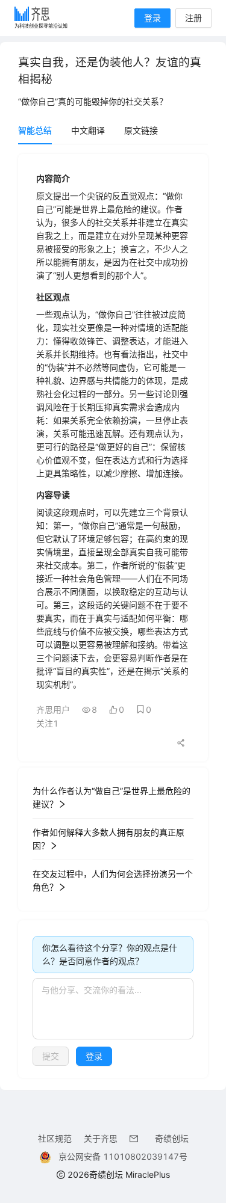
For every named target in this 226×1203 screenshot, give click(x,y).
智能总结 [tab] (35, 130)
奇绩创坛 (172, 1138)
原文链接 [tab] (141, 130)
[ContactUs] (136, 1138)
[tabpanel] (113, 616)
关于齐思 (101, 1138)
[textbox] (113, 1009)
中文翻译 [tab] (88, 130)
